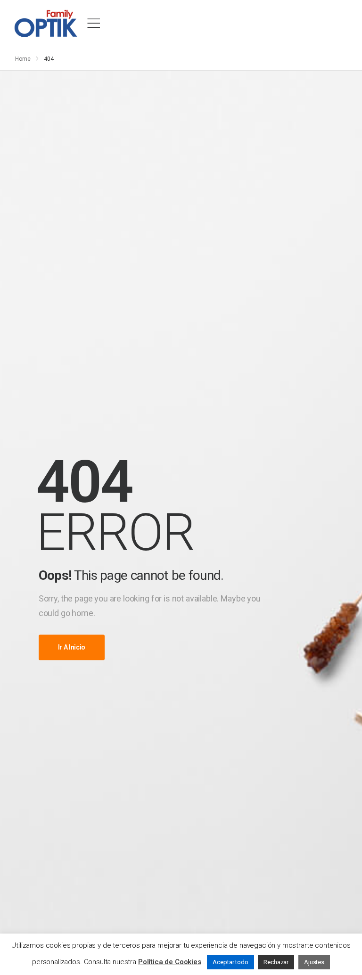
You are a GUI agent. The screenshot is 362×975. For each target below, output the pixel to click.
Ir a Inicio (71, 647)
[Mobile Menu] (93, 23)
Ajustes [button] (314, 962)
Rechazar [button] (275, 962)
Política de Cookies (169, 962)
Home (23, 59)
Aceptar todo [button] (230, 962)
